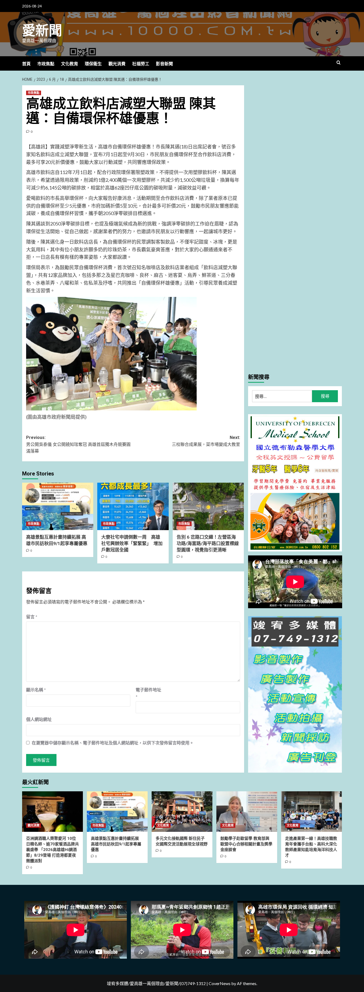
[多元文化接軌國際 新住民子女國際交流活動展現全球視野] (182, 811)
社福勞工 (140, 63)
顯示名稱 (36, 689)
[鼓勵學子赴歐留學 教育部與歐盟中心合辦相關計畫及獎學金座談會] (246, 811)
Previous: (78, 444)
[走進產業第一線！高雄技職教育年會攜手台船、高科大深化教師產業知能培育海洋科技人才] (311, 811)
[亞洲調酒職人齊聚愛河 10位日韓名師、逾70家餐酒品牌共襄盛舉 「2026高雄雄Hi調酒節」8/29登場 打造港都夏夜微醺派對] (52, 811)
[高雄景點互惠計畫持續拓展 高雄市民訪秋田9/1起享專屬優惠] (57, 506)
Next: (206, 441)
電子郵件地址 (148, 693)
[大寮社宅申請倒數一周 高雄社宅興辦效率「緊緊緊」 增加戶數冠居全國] (132, 506)
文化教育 (69, 63)
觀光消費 (117, 63)
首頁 (26, 63)
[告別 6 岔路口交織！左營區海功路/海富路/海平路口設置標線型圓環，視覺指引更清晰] (208, 506)
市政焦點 (45, 63)
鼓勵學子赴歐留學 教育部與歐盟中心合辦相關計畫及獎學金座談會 (246, 844)
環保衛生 (93, 63)
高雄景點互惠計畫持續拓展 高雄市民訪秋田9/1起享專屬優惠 (116, 844)
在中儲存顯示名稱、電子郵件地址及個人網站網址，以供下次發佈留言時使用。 (113, 742)
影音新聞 (164, 63)
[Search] (338, 62)
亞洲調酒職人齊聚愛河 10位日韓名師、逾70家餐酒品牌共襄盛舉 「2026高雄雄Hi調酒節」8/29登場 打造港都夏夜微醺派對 (52, 849)
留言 (31, 616)
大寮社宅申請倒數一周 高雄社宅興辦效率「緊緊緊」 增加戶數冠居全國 (132, 543)
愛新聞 (42, 30)
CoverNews (219, 983)
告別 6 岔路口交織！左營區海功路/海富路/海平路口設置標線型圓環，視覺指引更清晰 (208, 543)
